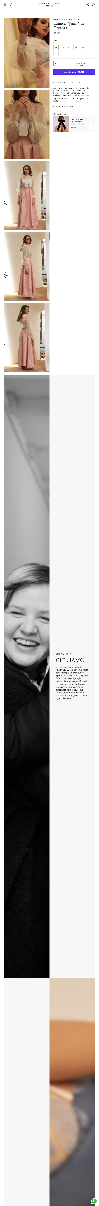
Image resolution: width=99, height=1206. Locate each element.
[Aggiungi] (91, 128)
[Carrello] (94, 5)
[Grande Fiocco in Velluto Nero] (61, 124)
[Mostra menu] (5, 5)
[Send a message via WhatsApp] (94, 1201)
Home (55, 19)
